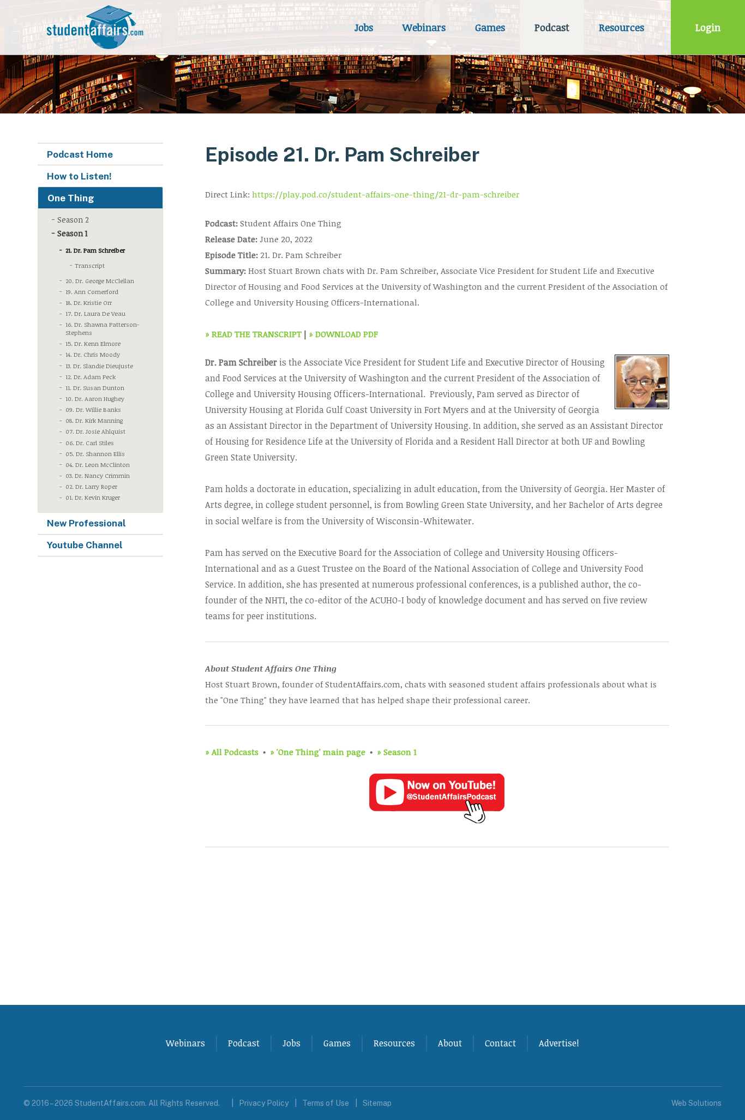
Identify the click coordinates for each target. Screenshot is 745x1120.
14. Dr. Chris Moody (92, 354)
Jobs (364, 27)
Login (707, 27)
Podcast (551, 27)
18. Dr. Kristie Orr (88, 302)
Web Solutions (696, 1103)
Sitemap (377, 1103)
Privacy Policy (264, 1103)
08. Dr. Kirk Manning (94, 420)
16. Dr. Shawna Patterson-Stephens (102, 328)
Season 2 (73, 219)
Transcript (90, 265)
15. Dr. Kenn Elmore (93, 343)
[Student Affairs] (96, 27)
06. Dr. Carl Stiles (89, 443)
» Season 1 (397, 751)
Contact (500, 1043)
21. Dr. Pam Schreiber (95, 250)
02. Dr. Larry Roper (91, 486)
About (450, 1043)
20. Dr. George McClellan (99, 281)
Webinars (424, 27)
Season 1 (72, 233)
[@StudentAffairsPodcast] (437, 821)
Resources (621, 27)
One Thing (70, 198)
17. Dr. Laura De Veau (95, 313)
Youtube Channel (85, 545)
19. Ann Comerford (91, 292)
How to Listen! (79, 176)
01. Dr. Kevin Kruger (92, 497)
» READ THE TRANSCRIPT (253, 333)
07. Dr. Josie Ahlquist (95, 431)
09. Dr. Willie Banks (93, 409)
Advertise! (559, 1043)
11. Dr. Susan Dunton (94, 388)
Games (490, 27)
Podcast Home (80, 154)
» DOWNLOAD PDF (343, 333)
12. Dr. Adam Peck (90, 377)
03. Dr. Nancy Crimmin (97, 475)
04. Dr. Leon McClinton (97, 464)
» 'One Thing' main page (317, 751)
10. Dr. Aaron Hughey (94, 398)
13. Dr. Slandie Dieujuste (99, 366)
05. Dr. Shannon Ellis (95, 454)
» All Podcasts (232, 751)
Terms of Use (325, 1103)
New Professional (86, 523)
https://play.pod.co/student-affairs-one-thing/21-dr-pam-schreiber (385, 194)
